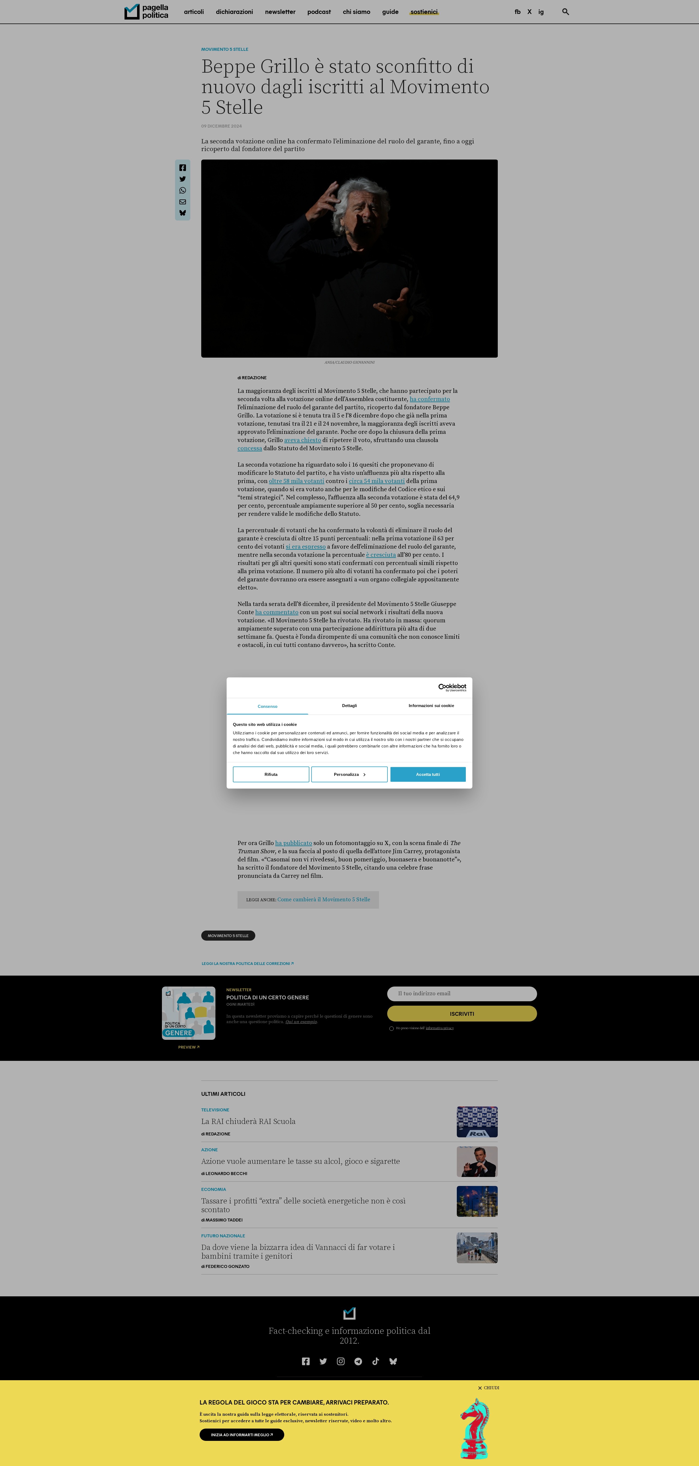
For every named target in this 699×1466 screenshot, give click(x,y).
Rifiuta (271, 774)
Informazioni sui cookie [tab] (431, 705)
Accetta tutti (428, 774)
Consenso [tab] (267, 706)
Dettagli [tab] (349, 705)
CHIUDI (491, 1388)
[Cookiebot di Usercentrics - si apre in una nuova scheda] (442, 688)
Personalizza (346, 774)
